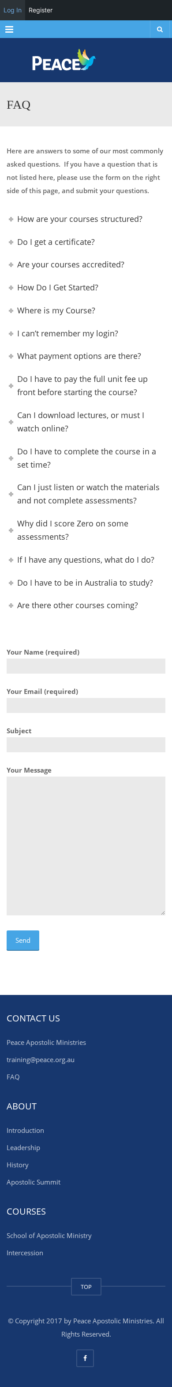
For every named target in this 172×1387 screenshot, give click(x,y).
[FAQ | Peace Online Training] (86, 60)
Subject (19, 730)
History (18, 1164)
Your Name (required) (43, 652)
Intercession (25, 1252)
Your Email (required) (42, 691)
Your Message (29, 770)
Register (40, 10)
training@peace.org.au (41, 1059)
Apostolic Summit (33, 1181)
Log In (13, 10)
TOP (86, 1287)
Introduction (25, 1130)
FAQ (13, 1076)
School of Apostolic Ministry (49, 1235)
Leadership (23, 1147)
